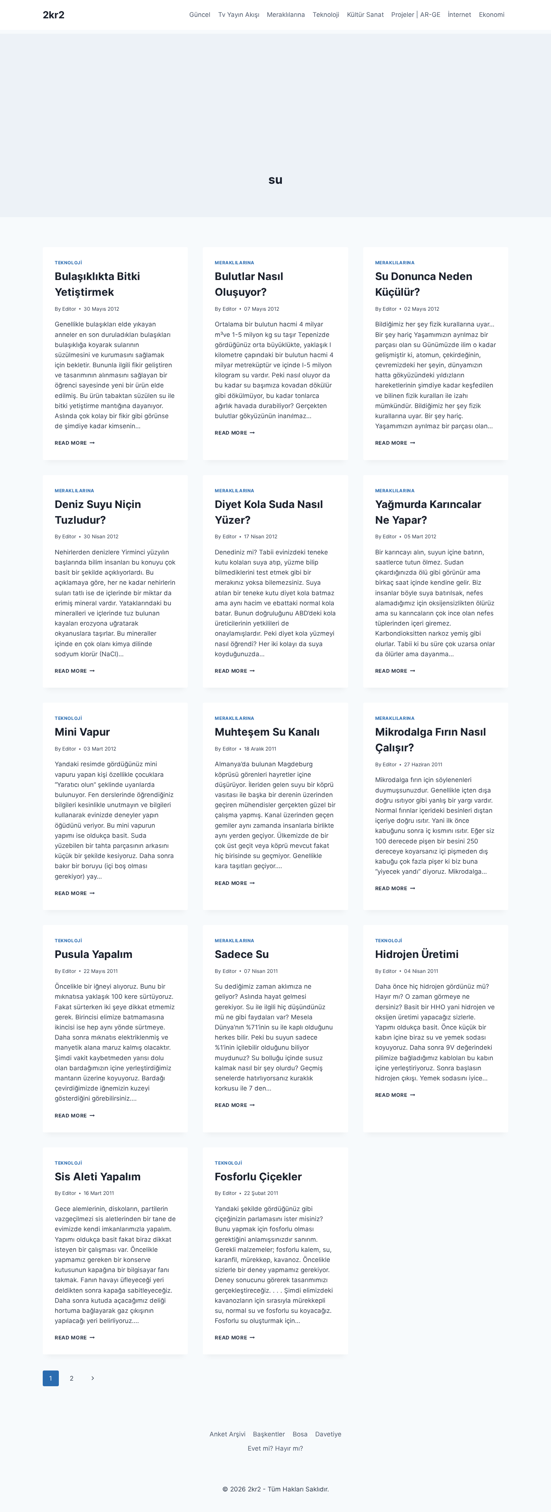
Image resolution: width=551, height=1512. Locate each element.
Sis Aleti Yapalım (98, 1176)
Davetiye (328, 1434)
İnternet (459, 14)
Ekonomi (492, 14)
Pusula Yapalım (94, 954)
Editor (69, 309)
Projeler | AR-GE (415, 14)
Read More (75, 443)
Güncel (199, 14)
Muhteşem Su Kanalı (267, 731)
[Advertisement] (275, 86)
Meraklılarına (286, 14)
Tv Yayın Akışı (238, 14)
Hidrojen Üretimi (417, 954)
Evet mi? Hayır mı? (275, 1448)
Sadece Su (242, 954)
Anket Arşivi (228, 1434)
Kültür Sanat (365, 14)
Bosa (300, 1434)
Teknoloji (326, 14)
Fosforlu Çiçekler (258, 1176)
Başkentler (269, 1434)
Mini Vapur (82, 731)
